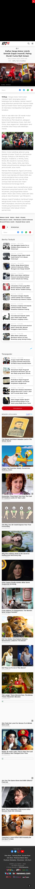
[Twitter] (15, 851)
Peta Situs (8, 855)
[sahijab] (25, 870)
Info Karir (28, 860)
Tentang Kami (16, 855)
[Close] (33, 1)
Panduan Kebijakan (10, 860)
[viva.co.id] (10, 870)
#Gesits (22, 217)
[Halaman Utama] (5, 43)
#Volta (12, 217)
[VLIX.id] (8, 873)
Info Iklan (10, 857)
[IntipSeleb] (17, 877)
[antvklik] (8, 877)
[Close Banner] (29, 886)
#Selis (17, 217)
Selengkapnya (17, 408)
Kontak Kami (26, 855)
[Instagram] (18, 851)
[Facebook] (12, 851)
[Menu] (33, 43)
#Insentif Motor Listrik (7, 222)
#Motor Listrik (4, 217)
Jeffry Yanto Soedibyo (19, 61)
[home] (17, 48)
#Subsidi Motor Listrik (23, 222)
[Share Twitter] (24, 90)
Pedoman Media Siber (21, 857)
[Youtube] (22, 851)
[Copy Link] (32, 90)
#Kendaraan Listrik (6, 219)
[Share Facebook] (20, 90)
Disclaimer (20, 860)
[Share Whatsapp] (28, 90)
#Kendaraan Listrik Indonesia (23, 219)
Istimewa (8, 84)
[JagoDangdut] (26, 877)
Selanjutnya (15, 227)
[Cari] (29, 43)
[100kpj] (18, 870)
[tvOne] (21, 873)
